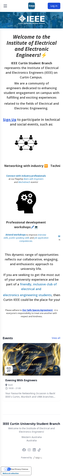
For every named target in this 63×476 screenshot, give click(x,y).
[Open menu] (5, 6)
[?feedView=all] (34, 450)
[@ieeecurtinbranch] (39, 450)
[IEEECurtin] (24, 450)
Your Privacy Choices (19, 469)
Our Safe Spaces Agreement (37, 310)
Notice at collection (11, 473)
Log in (54, 5)
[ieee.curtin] (29, 450)
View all (56, 338)
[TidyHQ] (37, 457)
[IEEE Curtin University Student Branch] (31, 6)
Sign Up (9, 119)
